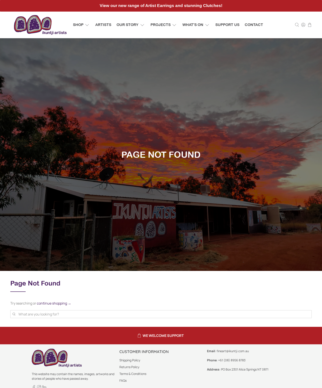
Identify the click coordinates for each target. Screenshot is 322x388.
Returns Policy (129, 367)
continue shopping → (54, 303)
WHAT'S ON (192, 25)
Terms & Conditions (132, 374)
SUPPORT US (227, 25)
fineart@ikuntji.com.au (233, 351)
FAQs (123, 380)
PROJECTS (160, 25)
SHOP (78, 25)
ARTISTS (103, 25)
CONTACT (254, 25)
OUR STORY (127, 25)
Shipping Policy (129, 360)
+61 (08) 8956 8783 (232, 360)
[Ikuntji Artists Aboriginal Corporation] (40, 25)
